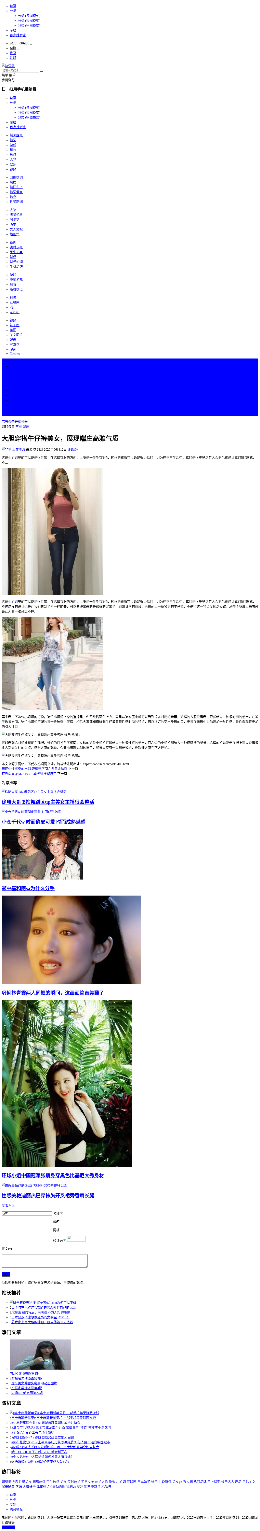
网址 (56, 1230)
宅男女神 (87, 1482)
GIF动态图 (57, 1486)
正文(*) (7, 1249)
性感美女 (25, 1482)
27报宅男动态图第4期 (26, 1388)
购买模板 (16, 1509)
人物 (13, 159)
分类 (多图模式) (29, 15)
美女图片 (16, 335)
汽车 (13, 307)
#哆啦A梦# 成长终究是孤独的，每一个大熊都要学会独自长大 (55, 1447)
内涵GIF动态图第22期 (27, 1393)
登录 (13, 53)
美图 (13, 330)
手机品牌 (16, 266)
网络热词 (16, 177)
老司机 (15, 312)
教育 (13, 284)
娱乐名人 (227, 1482)
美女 (13, 400)
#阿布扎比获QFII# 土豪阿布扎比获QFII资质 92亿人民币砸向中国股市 (60, 1442)
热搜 (13, 182)
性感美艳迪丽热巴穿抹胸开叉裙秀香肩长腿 (48, 1195)
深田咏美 (8, 1486)
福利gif (71, 1486)
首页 (13, 6)
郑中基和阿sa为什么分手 (28, 888)
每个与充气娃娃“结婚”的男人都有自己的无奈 (43, 1307)
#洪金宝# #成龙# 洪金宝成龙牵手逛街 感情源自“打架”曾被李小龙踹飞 (61, 1427)
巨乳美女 (248, 1482)
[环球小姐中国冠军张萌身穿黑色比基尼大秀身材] (130, 1083)
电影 (94, 1486)
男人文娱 (16, 229)
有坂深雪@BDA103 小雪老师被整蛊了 (29, 773)
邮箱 (56, 1221)
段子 (13, 390)
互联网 (15, 302)
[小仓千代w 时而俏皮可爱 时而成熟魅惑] (130, 811)
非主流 (20, 449)
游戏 (13, 145)
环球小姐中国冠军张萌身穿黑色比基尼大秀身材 (53, 1175)
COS (13, 414)
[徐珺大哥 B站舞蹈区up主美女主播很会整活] (130, 791)
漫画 (13, 349)
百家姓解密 (18, 35)
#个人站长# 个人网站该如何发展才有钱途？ (42, 1457)
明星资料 (16, 214)
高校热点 (16, 289)
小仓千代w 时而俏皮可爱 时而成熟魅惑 (44, 822)
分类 (13, 11)
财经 (13, 257)
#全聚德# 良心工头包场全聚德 (32, 1432)
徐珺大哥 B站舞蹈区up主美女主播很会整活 (48, 802)
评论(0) (72, 449)
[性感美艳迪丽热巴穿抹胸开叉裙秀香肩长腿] (130, 1185)
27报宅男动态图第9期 (26, 1378)
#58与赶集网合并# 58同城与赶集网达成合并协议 (45, 1422)
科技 (13, 150)
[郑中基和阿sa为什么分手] (130, 854)
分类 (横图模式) (29, 25)
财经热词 (16, 262)
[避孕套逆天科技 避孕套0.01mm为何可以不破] (134, 1302)
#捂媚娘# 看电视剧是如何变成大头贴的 (41, 1461)
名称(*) (58, 1213)
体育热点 (43, 1486)
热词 (13, 140)
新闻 (13, 242)
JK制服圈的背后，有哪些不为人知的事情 (40, 1312)
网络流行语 (10, 1482)
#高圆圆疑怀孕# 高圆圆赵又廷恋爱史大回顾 (42, 1437)
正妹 (18, 1486)
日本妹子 (143, 1482)
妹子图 (15, 325)
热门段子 (16, 187)
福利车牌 (83, 1486)
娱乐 (13, 164)
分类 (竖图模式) (29, 20)
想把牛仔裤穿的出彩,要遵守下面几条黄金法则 (34, 769)
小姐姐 (13, 601)
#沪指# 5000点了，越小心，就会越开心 (39, 1452)
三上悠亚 (213, 1482)
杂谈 (112, 1482)
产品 (238, 1482)
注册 (13, 58)
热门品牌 (200, 1482)
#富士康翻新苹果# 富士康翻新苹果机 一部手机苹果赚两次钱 (53, 1418)
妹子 (154, 1482)
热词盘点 (16, 135)
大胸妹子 (29, 1486)
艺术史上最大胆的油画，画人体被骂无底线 (42, 1322)
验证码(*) (59, 1240)
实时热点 (16, 247)
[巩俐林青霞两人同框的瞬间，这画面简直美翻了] (130, 940)
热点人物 (101, 1482)
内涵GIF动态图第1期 (24, 1373)
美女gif (177, 1482)
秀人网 (188, 1482)
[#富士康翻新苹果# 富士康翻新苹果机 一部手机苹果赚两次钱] (134, 1412)
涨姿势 (15, 219)
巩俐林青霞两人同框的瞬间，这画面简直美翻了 (53, 993)
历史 (13, 224)
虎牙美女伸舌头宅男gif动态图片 (34, 1383)
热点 (13, 154)
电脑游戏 (16, 279)
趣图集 (15, 234)
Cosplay (15, 353)
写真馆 (15, 344)
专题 (13, 30)
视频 (13, 169)
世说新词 (16, 201)
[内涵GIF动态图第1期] (134, 1355)
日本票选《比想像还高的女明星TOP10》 (40, 1317)
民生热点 (16, 252)
